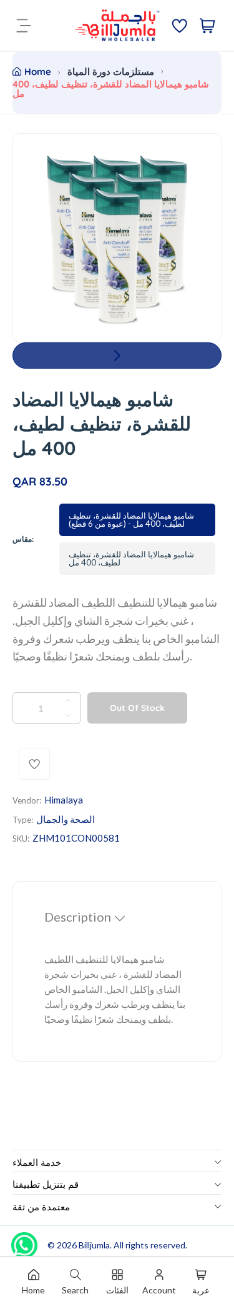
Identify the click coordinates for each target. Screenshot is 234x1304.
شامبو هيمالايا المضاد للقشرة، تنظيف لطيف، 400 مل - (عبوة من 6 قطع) (131, 519)
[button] (117, 355)
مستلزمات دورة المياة (110, 71)
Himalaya (63, 799)
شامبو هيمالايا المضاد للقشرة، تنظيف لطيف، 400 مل (131, 558)
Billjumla (94, 1245)
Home (37, 71)
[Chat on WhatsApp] (24, 1241)
